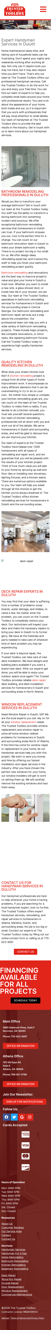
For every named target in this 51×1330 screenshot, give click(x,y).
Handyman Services (13, 1249)
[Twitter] (14, 1117)
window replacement (23, 722)
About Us (6, 1223)
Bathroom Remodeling (14, 1261)
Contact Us (8, 1239)
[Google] (22, 1117)
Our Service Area (11, 1231)
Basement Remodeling (14, 1268)
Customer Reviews (12, 1227)
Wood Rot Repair (11, 1279)
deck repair (38, 680)
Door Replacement (12, 1286)
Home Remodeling (12, 1257)
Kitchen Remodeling (13, 1264)
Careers (6, 1235)
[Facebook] (6, 1117)
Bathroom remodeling (14, 272)
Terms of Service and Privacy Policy (27, 1318)
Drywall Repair (10, 1283)
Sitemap (5, 1318)
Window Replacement (14, 1290)
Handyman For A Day (14, 1253)
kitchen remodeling (21, 375)
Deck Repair (8, 1275)
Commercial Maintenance (16, 1294)
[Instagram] (29, 1117)
